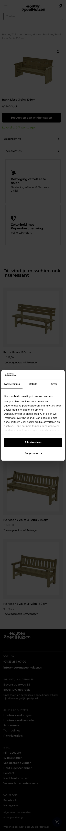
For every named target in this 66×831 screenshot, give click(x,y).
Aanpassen (31, 453)
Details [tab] (33, 383)
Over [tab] (54, 383)
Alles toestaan (33, 442)
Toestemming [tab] (12, 383)
